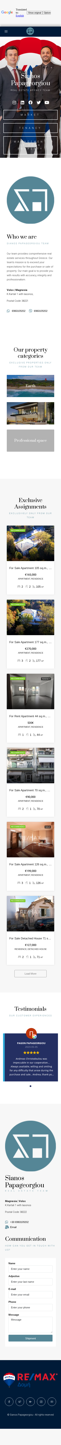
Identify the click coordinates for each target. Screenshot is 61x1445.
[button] (30, 115)
